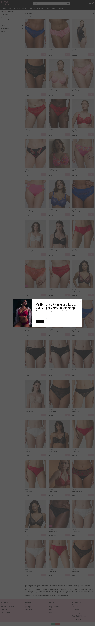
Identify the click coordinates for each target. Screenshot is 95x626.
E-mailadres (38, 314)
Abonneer (40, 322)
